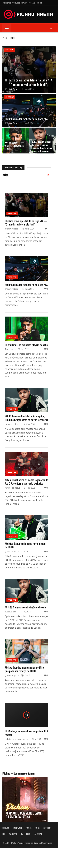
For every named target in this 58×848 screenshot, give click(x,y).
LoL (3, 833)
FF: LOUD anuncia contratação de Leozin (25, 607)
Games (28, 828)
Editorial (38, 833)
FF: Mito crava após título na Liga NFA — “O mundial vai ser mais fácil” (29, 82)
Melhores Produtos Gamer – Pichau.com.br (22, 2)
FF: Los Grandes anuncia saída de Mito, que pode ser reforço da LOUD (24, 669)
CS (22, 833)
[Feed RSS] (48, 175)
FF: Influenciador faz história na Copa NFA (26, 119)
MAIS (28, 833)
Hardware (17, 828)
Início (4, 37)
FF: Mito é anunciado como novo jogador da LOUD (25, 545)
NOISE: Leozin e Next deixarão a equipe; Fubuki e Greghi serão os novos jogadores (42, 146)
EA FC (37, 828)
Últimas (5, 828)
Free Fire (9, 50)
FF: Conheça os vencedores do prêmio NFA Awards (26, 733)
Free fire (47, 828)
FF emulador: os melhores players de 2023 (14, 146)
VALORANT (13, 833)
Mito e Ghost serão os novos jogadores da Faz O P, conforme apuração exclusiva (26, 481)
